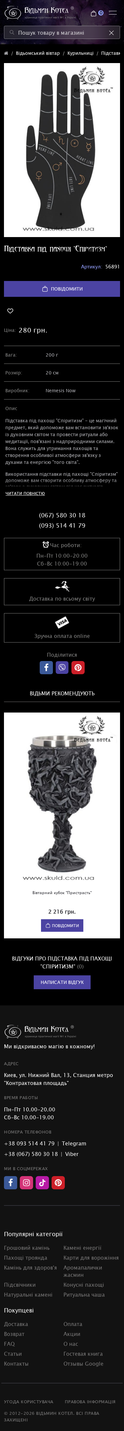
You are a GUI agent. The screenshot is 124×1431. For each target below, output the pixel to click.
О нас (70, 1343)
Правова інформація (90, 1401)
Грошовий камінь (27, 1247)
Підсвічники (20, 1284)
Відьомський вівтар (38, 53)
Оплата (72, 1323)
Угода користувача (29, 1401)
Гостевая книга (83, 1353)
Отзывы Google (83, 1363)
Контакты (16, 1363)
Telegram (74, 1143)
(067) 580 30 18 (62, 515)
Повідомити (67, 289)
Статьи (13, 1353)
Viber (72, 1153)
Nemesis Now (61, 390)
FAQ (9, 1343)
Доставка (16, 1323)
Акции (71, 1333)
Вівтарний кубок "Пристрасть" (62, 892)
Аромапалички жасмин (82, 1271)
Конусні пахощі (83, 1284)
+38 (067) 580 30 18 (31, 1153)
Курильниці (80, 53)
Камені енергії (82, 1247)
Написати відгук (62, 982)
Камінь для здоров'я (30, 1267)
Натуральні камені (28, 1294)
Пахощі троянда (25, 1257)
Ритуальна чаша (84, 1294)
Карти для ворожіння (91, 1257)
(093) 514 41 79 (62, 525)
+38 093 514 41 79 (29, 1143)
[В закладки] (62, 311)
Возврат (14, 1333)
